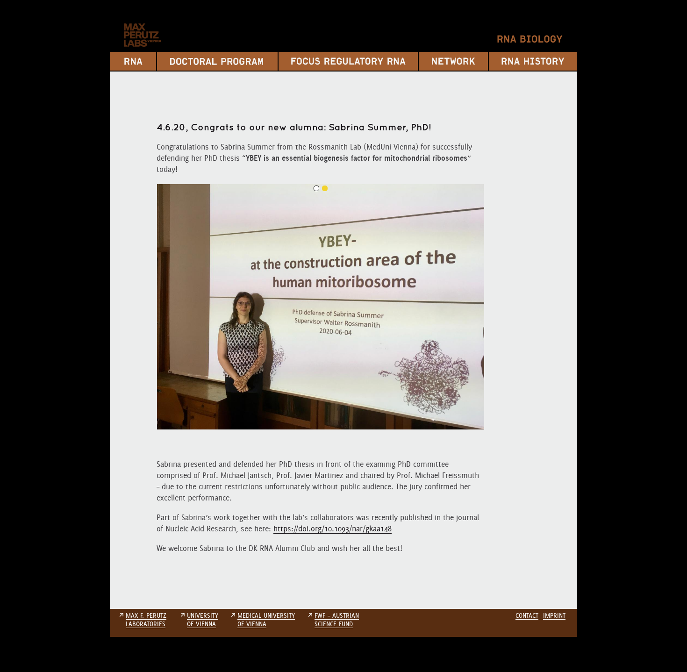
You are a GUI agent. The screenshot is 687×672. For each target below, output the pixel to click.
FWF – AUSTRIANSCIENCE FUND (337, 620)
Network (453, 61)
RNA (133, 61)
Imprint (554, 615)
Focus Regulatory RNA (348, 61)
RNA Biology (530, 39)
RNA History (533, 61)
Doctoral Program (217, 61)
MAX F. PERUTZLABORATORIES (146, 620)
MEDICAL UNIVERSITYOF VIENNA (266, 620)
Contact (526, 615)
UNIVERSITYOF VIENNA (202, 620)
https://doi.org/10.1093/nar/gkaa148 (332, 528)
